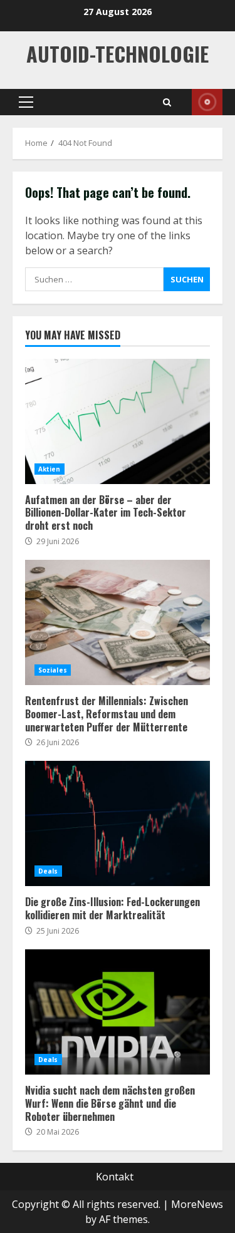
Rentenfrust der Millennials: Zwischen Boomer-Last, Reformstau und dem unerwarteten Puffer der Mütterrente (117, 622)
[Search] (167, 102)
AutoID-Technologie (117, 53)
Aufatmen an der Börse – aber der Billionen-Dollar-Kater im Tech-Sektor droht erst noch (117, 421)
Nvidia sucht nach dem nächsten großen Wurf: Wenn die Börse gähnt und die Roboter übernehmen (117, 1012)
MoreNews (197, 1204)
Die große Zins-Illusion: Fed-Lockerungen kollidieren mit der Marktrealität (117, 823)
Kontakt (114, 1177)
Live (207, 102)
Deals (48, 871)
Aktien (49, 469)
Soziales (52, 670)
